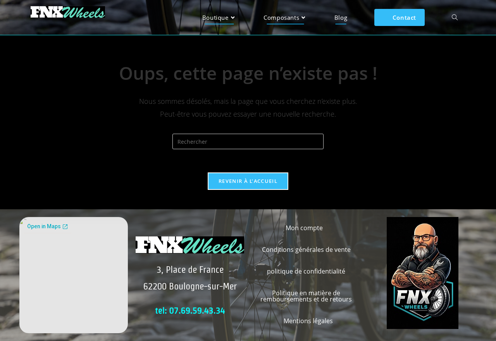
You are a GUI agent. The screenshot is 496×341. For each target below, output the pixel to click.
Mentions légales (308, 321)
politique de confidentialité (306, 271)
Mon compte (304, 228)
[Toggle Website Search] (454, 17)
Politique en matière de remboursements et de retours (306, 296)
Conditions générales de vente (306, 249)
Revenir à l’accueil (248, 180)
